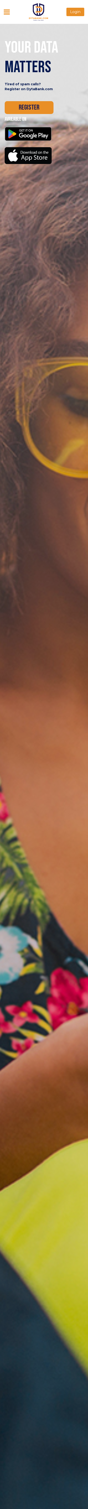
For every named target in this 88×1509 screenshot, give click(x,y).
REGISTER (29, 107)
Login (75, 12)
